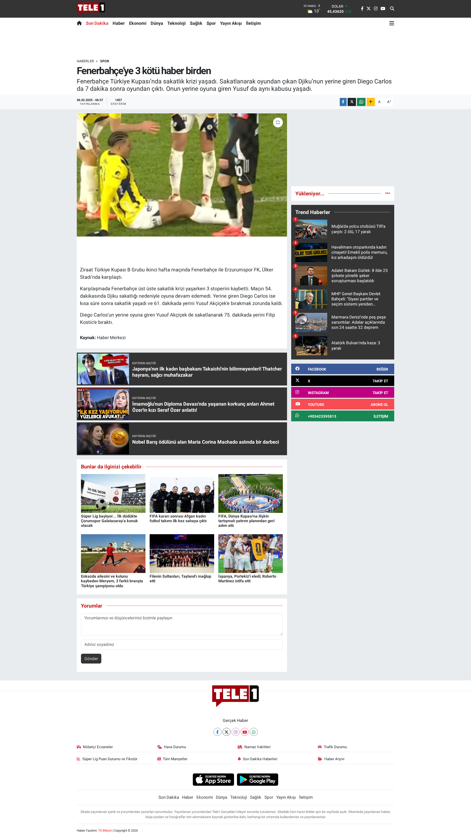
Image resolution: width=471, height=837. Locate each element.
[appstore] (213, 779)
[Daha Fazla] (371, 102)
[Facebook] (217, 732)
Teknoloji (176, 23)
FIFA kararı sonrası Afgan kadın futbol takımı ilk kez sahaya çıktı (178, 518)
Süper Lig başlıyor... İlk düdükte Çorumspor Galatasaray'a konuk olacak (109, 521)
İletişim (253, 23)
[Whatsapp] (254, 732)
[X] (226, 732)
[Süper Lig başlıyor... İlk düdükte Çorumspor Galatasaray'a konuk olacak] (113, 493)
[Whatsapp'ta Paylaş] (361, 102)
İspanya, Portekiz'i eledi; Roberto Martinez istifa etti (247, 578)
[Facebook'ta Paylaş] (343, 102)
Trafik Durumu (335, 747)
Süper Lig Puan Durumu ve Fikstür (109, 759)
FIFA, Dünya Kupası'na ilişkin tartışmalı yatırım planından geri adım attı (246, 521)
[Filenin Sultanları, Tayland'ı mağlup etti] (182, 553)
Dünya (157, 23)
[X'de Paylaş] (352, 102)
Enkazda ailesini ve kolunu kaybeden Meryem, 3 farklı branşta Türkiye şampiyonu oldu (112, 581)
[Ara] (392, 9)
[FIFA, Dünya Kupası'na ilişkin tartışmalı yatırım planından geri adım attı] (250, 493)
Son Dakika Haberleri (260, 759)
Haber (119, 23)
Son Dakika (97, 23)
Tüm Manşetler (175, 759)
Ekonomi (137, 23)
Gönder (91, 658)
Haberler (85, 61)
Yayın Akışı (231, 23)
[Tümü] (387, 193)
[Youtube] (245, 732)
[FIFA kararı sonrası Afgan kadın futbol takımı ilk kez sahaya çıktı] (182, 493)
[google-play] (257, 779)
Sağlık (196, 23)
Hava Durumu (175, 747)
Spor (211, 23)
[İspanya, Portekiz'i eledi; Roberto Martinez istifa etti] (250, 553)
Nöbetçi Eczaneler (98, 747)
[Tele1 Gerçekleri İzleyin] (91, 9)
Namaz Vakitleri (257, 747)
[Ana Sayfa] (80, 23)
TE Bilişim (105, 830)
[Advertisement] (342, 147)
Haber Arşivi (334, 759)
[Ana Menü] (391, 23)
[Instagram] (236, 732)
